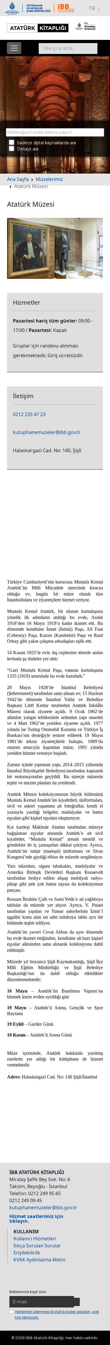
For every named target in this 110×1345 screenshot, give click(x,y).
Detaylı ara (25, 149)
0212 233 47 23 (29, 414)
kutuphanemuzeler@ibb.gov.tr (47, 432)
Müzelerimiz (49, 179)
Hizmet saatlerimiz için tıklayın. (36, 1218)
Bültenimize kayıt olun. (28, 1292)
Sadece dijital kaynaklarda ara (44, 142)
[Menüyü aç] (14, 48)
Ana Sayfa (18, 179)
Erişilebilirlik (26, 1252)
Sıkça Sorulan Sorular (37, 1245)
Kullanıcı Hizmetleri (34, 1238)
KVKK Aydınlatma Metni (39, 1259)
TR (91, 8)
